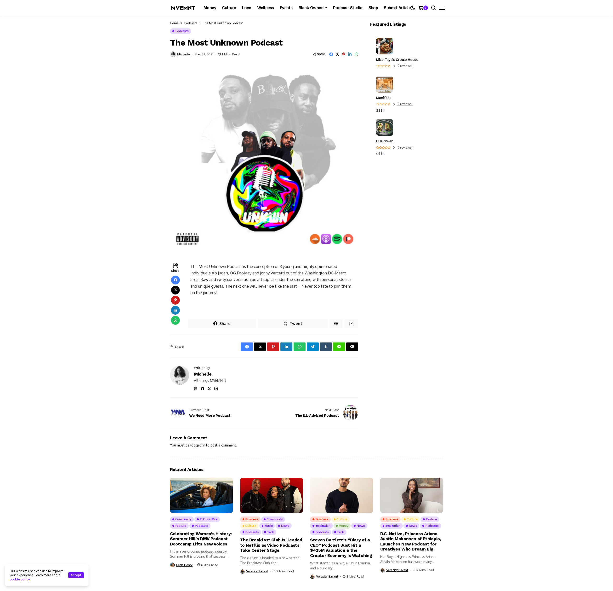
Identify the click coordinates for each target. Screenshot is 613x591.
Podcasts (190, 23)
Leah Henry (184, 565)
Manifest (383, 98)
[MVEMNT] (183, 8)
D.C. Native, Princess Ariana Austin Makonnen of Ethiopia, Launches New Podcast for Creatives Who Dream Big (410, 541)
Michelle (183, 54)
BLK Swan (384, 141)
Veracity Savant (257, 571)
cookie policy (20, 579)
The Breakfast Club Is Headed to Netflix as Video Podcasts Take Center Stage (271, 545)
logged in (197, 445)
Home (174, 23)
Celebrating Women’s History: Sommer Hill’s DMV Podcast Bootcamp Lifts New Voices (201, 538)
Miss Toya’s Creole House (397, 60)
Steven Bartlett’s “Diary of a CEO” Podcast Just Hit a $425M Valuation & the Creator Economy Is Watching (341, 547)
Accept (76, 575)
